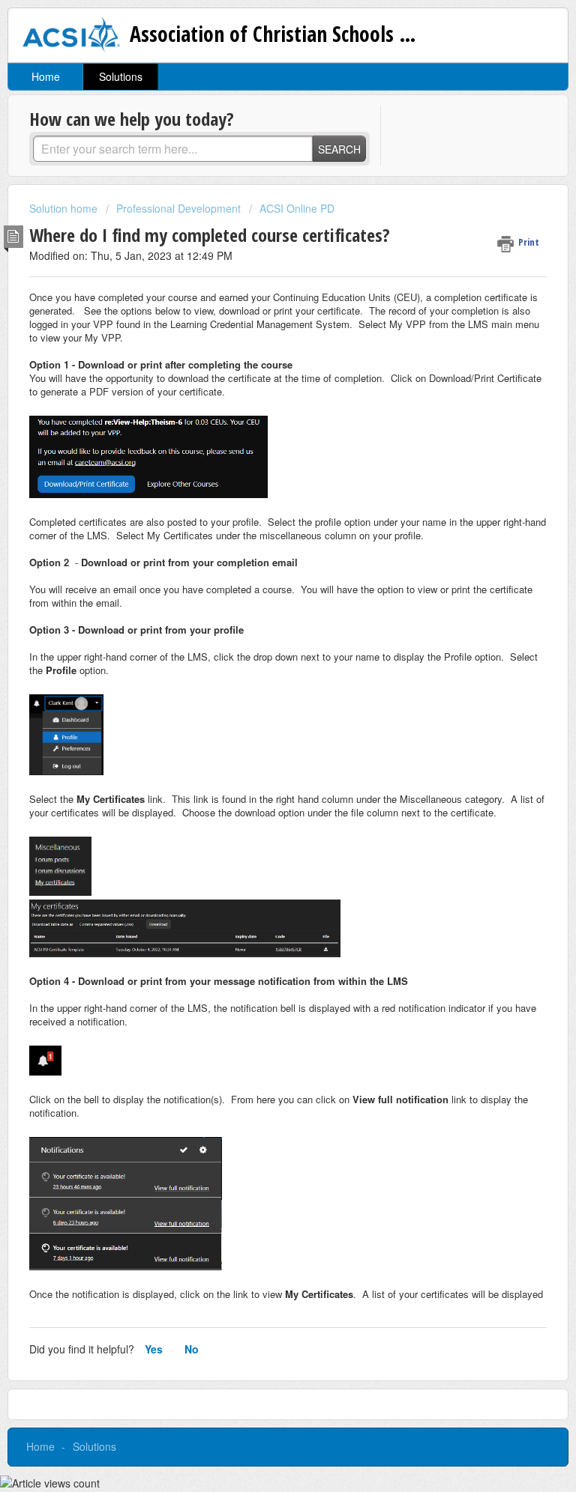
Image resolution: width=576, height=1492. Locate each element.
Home (46, 76)
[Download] (260, 750)
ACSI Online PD (297, 208)
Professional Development (178, 208)
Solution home (64, 208)
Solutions (120, 76)
